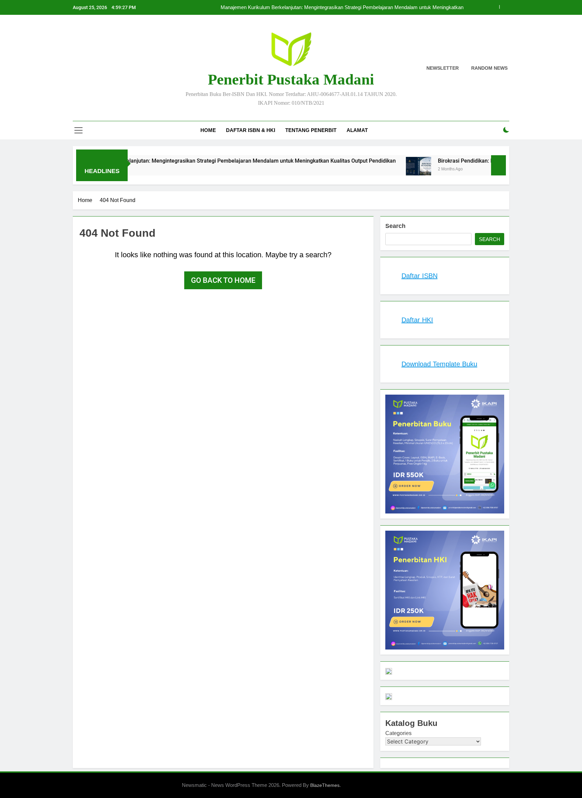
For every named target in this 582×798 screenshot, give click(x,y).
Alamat (357, 130)
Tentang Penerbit (310, 130)
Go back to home (223, 280)
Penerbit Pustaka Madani (291, 79)
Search (395, 226)
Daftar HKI (417, 320)
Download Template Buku (439, 364)
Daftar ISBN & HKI (250, 130)
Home (208, 130)
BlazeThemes (325, 785)
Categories (398, 733)
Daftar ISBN (419, 275)
